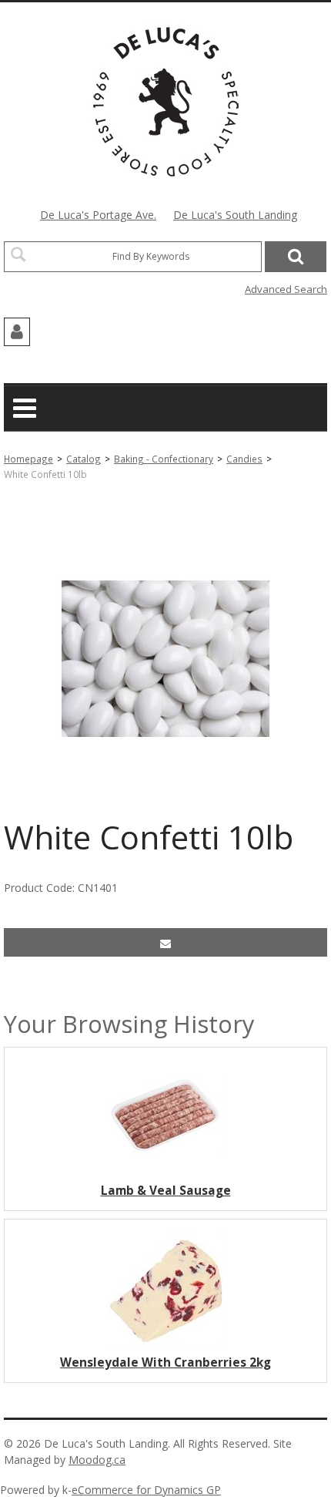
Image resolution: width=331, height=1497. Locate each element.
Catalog (83, 458)
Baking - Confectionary (163, 458)
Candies (244, 458)
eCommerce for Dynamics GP (146, 1489)
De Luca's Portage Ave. (98, 214)
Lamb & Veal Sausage (166, 1190)
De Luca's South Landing (235, 214)
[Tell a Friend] (165, 942)
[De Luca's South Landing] (165, 102)
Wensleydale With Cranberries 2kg (165, 1362)
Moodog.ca (97, 1459)
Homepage (28, 458)
